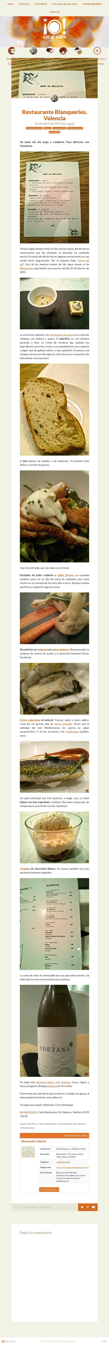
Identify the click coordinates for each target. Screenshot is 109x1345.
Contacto (24, 3)
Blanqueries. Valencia (33, 1141)
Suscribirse (41, 3)
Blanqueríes (26, 268)
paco (71, 123)
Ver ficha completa (49, 1189)
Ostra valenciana (30, 720)
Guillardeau (72, 731)
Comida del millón (92, 3)
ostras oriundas (63, 723)
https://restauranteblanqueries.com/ (72, 1167)
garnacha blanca (45, 1082)
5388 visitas (45, 1207)
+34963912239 (63, 1162)
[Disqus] (54, 1277)
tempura (42, 649)
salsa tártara (66, 575)
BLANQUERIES (28, 1112)
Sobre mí (54, 11)
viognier (65, 1082)
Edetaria (52, 1086)
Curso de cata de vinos (64, 3)
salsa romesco (60, 649)
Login (104, 1341)
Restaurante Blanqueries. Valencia (54, 115)
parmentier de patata (62, 334)
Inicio (11, 3)
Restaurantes (32, 1207)
